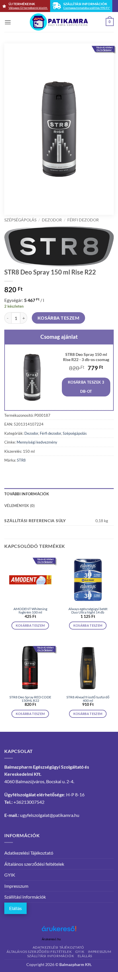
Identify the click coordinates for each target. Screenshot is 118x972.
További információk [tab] (26, 494)
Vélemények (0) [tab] (19, 505)
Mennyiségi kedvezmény (37, 442)
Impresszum (16, 886)
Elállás (15, 908)
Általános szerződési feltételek (34, 864)
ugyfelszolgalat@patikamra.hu (49, 815)
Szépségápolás (20, 220)
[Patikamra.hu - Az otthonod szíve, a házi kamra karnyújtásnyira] (59, 22)
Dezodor (52, 220)
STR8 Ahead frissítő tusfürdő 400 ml (87, 699)
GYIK (9, 874)
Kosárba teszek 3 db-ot (86, 387)
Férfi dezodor (83, 220)
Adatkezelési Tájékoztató (28, 852)
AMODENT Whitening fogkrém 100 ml (30, 610)
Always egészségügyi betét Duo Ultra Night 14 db (87, 610)
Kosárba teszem (59, 317)
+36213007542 (28, 802)
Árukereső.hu (51, 939)
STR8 (21, 460)
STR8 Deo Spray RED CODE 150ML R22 (30, 699)
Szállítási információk (25, 896)
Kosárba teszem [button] (30, 625)
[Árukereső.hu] (59, 930)
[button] (7, 22)
